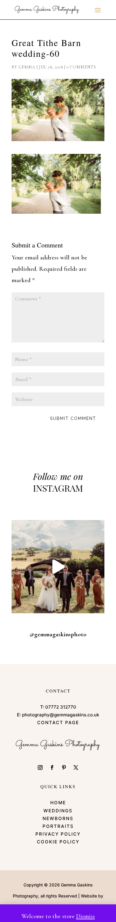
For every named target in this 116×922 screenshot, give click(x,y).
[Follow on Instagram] (40, 767)
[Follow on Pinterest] (64, 767)
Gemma (26, 67)
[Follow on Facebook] (52, 767)
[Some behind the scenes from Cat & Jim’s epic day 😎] (58, 566)
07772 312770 (60, 707)
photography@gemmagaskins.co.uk (60, 715)
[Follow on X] (76, 767)
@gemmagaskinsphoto (58, 634)
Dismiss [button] (85, 916)
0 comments (81, 67)
